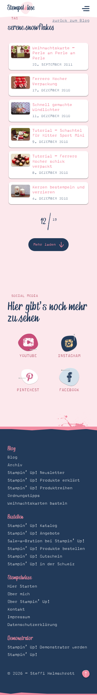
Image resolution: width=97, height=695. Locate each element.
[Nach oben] (86, 674)
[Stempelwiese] (21, 9)
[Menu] (86, 9)
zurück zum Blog (71, 20)
